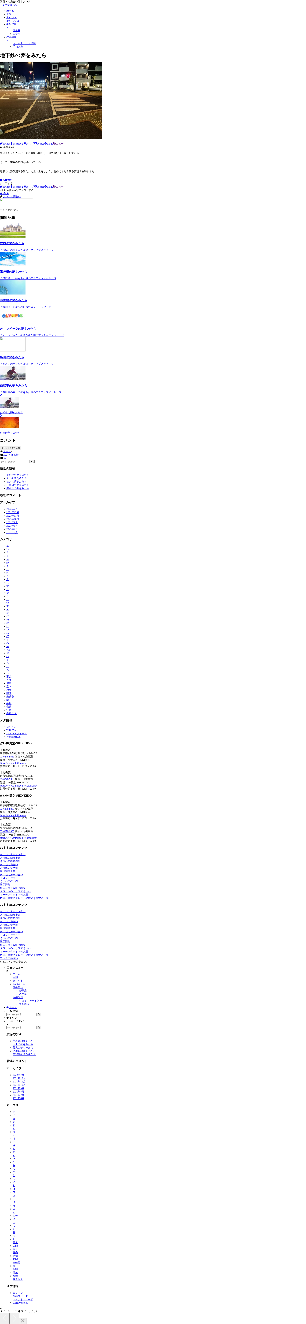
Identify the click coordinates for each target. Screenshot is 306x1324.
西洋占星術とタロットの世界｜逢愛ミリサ (24, 898)
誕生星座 (18, 987)
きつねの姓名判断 (10, 861)
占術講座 (18, 997)
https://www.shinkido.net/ (13, 763)
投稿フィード (14, 730)
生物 (8, 703)
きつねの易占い (9, 864)
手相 (15, 977)
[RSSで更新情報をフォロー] (7, 193)
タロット (18, 980)
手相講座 (24, 1004)
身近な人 (11, 713)
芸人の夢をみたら (16, 481)
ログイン (11, 726)
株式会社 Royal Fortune (12, 888)
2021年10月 (12, 519)
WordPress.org (13, 736)
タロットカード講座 (30, 1000)
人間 (8, 680)
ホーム (16, 974)
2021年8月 (12, 525)
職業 (8, 706)
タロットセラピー (10, 877)
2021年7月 (12, 529)
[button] (32, 461)
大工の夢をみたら (16, 478)
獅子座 (23, 990)
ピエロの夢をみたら (17, 485)
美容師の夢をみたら (17, 488)
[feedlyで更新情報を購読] (4, 193)
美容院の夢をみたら (17, 475)
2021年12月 (12, 512)
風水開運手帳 (7, 871)
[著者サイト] (1, 193)
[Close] (22, 1321)
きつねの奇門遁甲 (10, 867)
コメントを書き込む (10, 448)
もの (8, 649)
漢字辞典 (5, 884)
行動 (8, 710)
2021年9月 (12, 522)
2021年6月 (12, 532)
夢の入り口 (19, 984)
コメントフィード (16, 733)
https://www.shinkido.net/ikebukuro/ (18, 785)
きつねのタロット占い (13, 854)
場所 (9, 180)
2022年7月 (12, 509)
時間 (8, 693)
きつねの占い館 (9, 881)
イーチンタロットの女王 (14, 894)
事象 (8, 676)
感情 (8, 690)
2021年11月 (12, 515)
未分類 (10, 696)
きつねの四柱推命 (10, 857)
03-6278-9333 (7, 756)
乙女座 (23, 994)
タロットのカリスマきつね (15, 891)
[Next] (14, 1318)
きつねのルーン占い (11, 874)
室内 (8, 686)
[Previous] (5, 1318)
